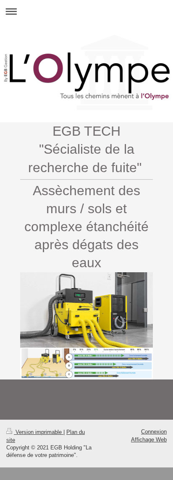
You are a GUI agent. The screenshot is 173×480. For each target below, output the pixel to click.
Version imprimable (38, 432)
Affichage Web (149, 439)
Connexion (154, 431)
